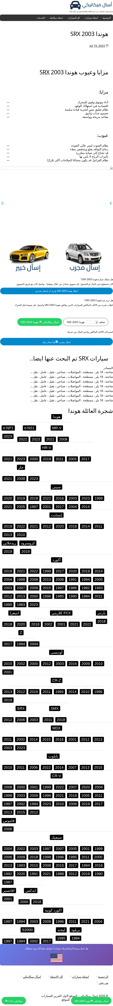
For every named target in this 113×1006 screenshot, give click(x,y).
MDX (56, 728)
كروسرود (28, 543)
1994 (86, 579)
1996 (47, 596)
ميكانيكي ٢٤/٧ (15, 1001)
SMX (55, 708)
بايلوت (53, 756)
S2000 (27, 930)
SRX (21, 708)
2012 (47, 526)
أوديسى (56, 652)
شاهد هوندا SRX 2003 (86, 322)
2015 (47, 588)
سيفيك (56, 837)
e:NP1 (8, 428)
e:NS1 (29, 428)
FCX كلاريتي (61, 613)
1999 (98, 498)
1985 (60, 596)
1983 (21, 604)
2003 (72, 459)
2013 (8, 535)
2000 (34, 459)
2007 (21, 588)
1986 (73, 588)
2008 (63, 439)
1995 (8, 604)
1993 (98, 588)
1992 (86, 588)
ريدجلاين (9, 543)
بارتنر (101, 613)
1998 (21, 579)
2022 (23, 439)
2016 (60, 498)
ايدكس (30, 890)
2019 (47, 459)
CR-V (56, 776)
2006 (60, 579)
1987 (8, 882)
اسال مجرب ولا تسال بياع (56, 342)
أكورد (57, 560)
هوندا (74, 411)
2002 (48, 624)
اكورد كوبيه (53, 910)
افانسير (9, 890)
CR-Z (56, 680)
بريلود (75, 930)
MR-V (57, 428)
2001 (47, 507)
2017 (85, 459)
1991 (73, 579)
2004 (73, 507)
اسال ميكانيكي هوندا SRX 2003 (40, 322)
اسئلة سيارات (91, 17)
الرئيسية (107, 17)
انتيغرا (14, 613)
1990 (73, 596)
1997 (34, 507)
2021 (8, 459)
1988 (60, 874)
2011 (60, 459)
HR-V (46, 448)
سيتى (56, 487)
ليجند (61, 930)
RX (46, 72)
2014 (86, 507)
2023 (8, 436)
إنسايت (56, 515)
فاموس (8, 820)
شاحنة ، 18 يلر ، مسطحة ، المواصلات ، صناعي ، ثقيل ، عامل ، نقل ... (71, 372)
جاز (21, 467)
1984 (86, 596)
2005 (21, 507)
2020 (8, 498)
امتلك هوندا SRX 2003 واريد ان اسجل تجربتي (56, 291)
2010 (21, 535)
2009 (34, 588)
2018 (34, 498)
